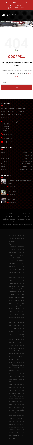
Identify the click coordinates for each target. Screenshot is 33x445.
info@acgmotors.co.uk (18, 2)
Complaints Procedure (17, 219)
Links (14, 216)
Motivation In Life (11, 199)
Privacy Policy (20, 216)
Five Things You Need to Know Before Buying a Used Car (19, 182)
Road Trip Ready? (11, 191)
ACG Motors (11, 213)
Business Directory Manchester (22, 225)
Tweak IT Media (6, 225)
